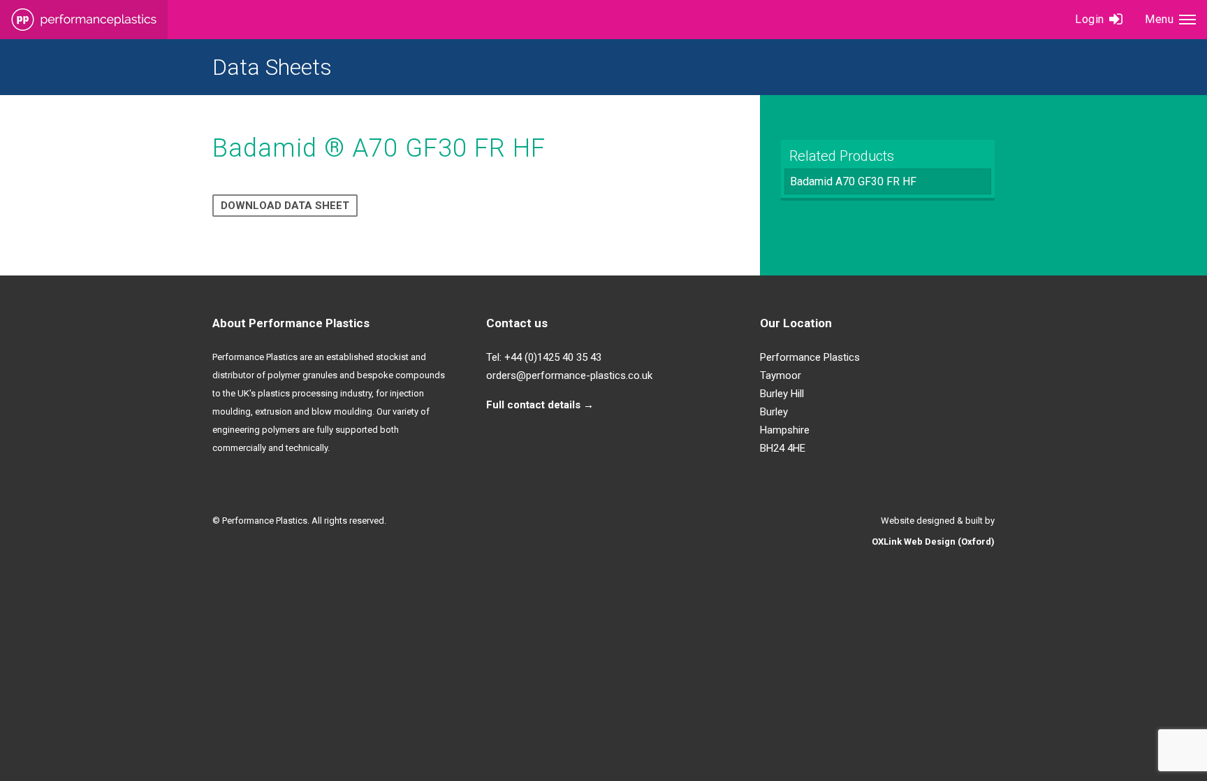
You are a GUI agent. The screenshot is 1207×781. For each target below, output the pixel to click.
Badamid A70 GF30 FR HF (853, 181)
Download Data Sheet (285, 205)
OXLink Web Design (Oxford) (933, 541)
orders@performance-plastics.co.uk (569, 375)
